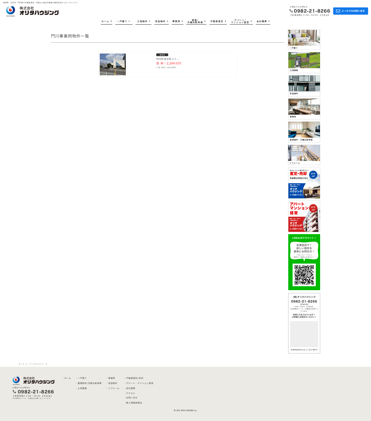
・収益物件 (111, 383)
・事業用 (110, 378)
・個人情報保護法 (133, 402)
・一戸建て (81, 378)
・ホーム (66, 378)
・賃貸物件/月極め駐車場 (88, 383)
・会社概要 (129, 388)
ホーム (22, 364)
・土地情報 (81, 388)
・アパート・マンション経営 (138, 383)
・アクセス (129, 393)
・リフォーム (113, 388)
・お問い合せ (131, 397)
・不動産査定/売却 (133, 378)
